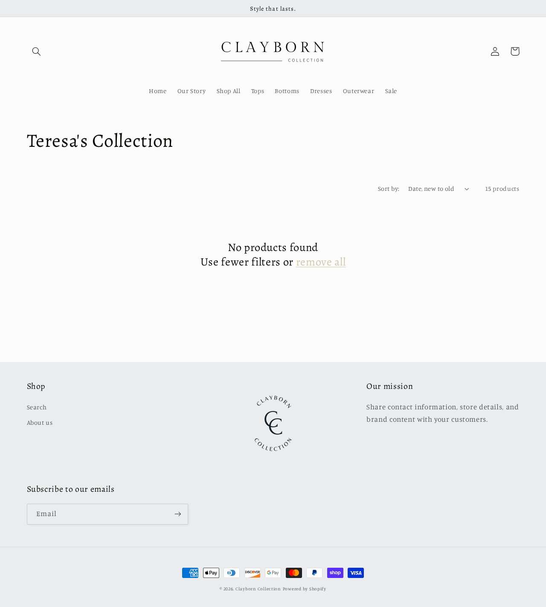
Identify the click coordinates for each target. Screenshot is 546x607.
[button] (36, 51)
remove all (321, 262)
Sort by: (388, 188)
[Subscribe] (177, 514)
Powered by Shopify (304, 588)
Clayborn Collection (258, 588)
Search (37, 407)
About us (40, 422)
